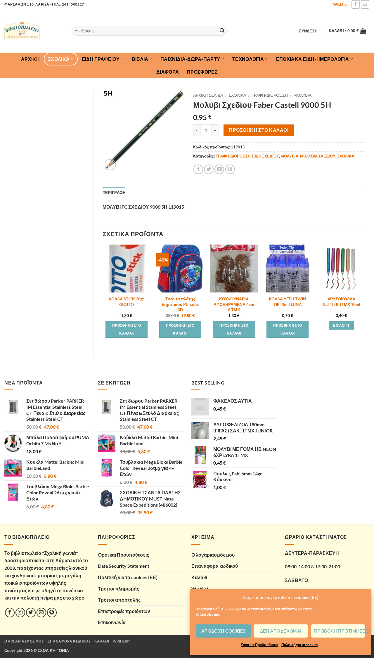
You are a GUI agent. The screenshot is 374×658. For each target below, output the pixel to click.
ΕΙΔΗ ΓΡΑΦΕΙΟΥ (101, 59)
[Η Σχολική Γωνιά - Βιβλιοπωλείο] (33, 30)
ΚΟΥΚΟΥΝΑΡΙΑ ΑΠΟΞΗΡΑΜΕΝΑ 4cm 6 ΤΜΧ (234, 304)
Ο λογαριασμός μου (213, 554)
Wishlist (340, 4)
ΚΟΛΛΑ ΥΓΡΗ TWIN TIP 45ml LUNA (287, 301)
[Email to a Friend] (219, 169)
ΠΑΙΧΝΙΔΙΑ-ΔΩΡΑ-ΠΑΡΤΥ (190, 59)
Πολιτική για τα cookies (299, 645)
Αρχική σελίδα (208, 95)
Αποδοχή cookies (223, 630)
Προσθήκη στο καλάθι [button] (126, 329)
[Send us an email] (365, 4)
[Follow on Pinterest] (52, 612)
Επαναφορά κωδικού (214, 566)
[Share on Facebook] (198, 169)
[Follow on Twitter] (31, 612)
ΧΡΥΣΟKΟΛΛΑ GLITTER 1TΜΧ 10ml (341, 301)
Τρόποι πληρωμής (118, 588)
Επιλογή (341, 325)
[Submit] (222, 31)
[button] (308, 30)
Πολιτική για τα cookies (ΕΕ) (127, 577)
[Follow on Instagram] (20, 612)
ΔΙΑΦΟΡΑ (167, 72)
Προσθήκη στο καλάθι (258, 130)
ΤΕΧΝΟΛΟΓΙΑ (248, 59)
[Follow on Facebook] (356, 4)
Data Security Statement (123, 566)
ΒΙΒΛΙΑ (140, 59)
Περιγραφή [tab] (114, 192)
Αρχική (30, 59)
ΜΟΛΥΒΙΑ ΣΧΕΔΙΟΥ (317, 156)
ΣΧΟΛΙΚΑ (59, 59)
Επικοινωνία (112, 622)
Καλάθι (199, 577)
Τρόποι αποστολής (119, 599)
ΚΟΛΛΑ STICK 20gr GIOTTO (126, 301)
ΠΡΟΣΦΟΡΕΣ (202, 72)
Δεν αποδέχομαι (281, 630)
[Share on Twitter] (209, 169)
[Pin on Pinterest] (230, 169)
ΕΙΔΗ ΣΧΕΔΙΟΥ (265, 156)
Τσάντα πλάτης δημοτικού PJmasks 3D (180, 304)
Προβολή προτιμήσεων (339, 630)
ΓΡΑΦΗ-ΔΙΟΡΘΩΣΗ (270, 95)
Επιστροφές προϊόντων (124, 611)
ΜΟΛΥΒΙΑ (302, 95)
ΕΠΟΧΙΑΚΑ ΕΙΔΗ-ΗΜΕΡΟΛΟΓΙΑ (312, 59)
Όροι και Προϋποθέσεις (259, 645)
